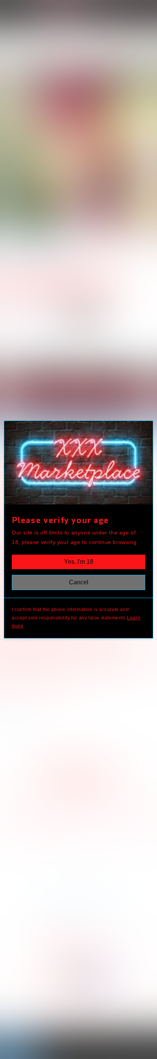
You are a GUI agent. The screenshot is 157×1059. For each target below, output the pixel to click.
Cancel (78, 582)
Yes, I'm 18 (78, 561)
